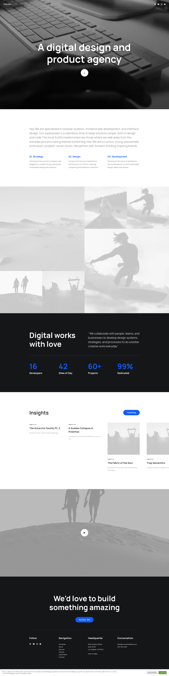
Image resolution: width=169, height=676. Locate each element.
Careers (61, 652)
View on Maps (92, 654)
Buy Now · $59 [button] (84, 620)
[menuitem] (155, 4)
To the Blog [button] (131, 412)
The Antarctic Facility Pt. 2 (44, 428)
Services (62, 649)
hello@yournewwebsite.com (127, 644)
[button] (155, 4)
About (61, 647)
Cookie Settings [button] (152, 672)
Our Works (62, 644)
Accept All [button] (162, 672)
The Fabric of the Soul (120, 462)
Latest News (63, 655)
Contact (62, 657)
